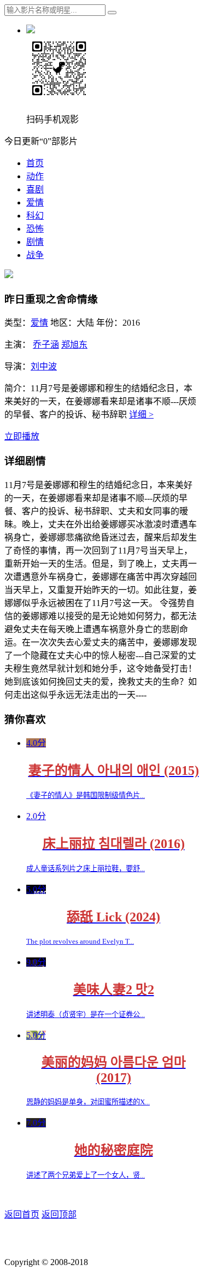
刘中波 (44, 366)
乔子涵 (46, 344)
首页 (35, 163)
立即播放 (21, 436)
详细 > (141, 414)
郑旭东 (74, 344)
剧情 (35, 241)
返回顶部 (59, 1214)
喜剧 (35, 189)
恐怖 (35, 228)
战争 (35, 255)
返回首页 (21, 1214)
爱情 (35, 202)
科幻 (35, 215)
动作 (35, 176)
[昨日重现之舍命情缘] (8, 275)
